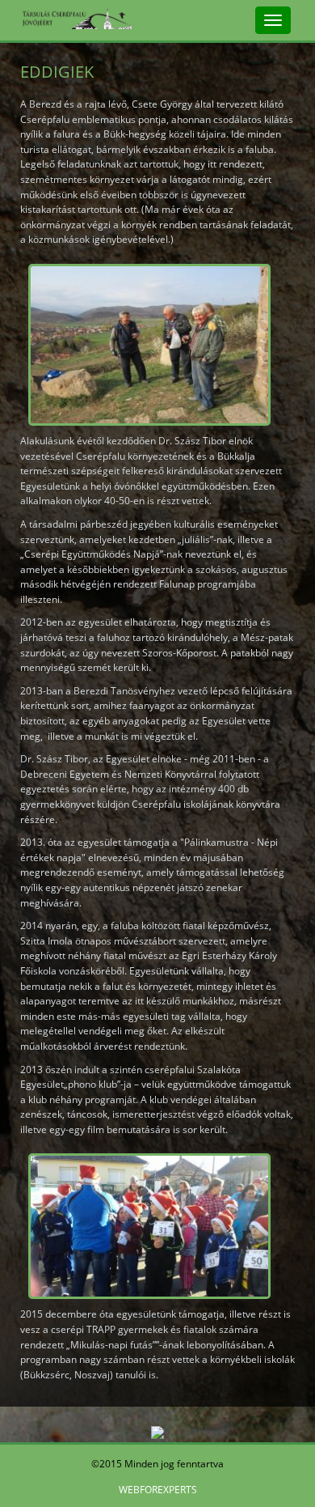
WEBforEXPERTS (158, 1489)
